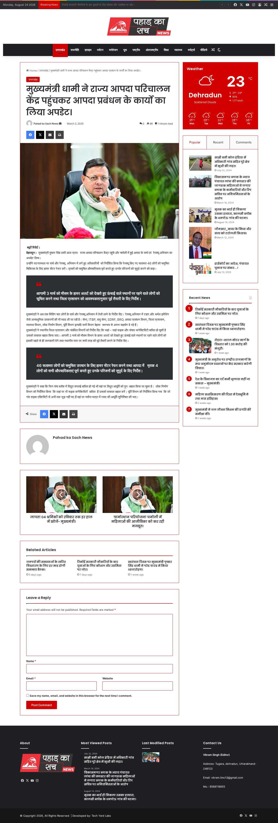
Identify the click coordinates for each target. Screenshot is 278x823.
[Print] (60, 135)
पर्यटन (100, 50)
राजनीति (75, 50)
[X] (40, 135)
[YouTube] (32, 780)
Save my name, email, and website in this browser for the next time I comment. (81, 695)
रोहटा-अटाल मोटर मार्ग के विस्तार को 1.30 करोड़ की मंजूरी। (232, 344)
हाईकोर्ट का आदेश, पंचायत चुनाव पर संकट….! (232, 266)
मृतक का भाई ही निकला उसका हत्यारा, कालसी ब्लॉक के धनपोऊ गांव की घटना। (233, 213)
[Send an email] (60, 123)
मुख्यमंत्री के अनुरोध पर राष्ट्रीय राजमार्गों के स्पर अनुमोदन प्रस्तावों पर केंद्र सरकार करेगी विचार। (223, 364)
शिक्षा (166, 50)
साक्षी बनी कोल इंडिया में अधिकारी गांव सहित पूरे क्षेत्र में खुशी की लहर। (232, 161)
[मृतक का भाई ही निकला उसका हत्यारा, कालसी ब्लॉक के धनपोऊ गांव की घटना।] (200, 215)
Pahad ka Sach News (46, 123)
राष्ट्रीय (136, 50)
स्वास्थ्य (178, 50)
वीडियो (203, 50)
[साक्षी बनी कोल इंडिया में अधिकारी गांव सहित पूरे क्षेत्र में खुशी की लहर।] (200, 163)
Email (31, 678)
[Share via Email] (50, 135)
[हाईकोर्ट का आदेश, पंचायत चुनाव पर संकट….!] (200, 269)
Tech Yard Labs (101, 815)
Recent (218, 142)
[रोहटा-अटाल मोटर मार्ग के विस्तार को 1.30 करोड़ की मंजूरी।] (200, 345)
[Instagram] (37, 780)
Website (107, 678)
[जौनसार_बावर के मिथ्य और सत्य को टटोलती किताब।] (200, 243)
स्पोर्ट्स (191, 50)
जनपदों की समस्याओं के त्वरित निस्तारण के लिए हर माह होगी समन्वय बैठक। (46, 566)
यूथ (125, 50)
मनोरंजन (113, 50)
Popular (194, 142)
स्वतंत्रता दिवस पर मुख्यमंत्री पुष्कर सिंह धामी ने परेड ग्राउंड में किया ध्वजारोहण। (100, 4)
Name (31, 661)
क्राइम (88, 50)
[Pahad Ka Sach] (139, 26)
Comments (244, 142)
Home (33, 70)
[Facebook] (30, 135)
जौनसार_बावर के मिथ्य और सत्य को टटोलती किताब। (233, 231)
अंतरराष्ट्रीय (152, 50)
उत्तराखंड (60, 50)
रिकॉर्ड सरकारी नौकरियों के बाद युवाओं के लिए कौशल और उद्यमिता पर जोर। (99, 566)
